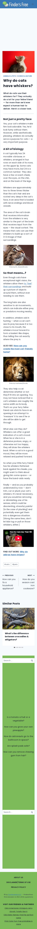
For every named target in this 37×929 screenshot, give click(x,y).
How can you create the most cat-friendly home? (18, 348)
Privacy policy (18, 887)
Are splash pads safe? (18, 745)
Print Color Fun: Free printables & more (19, 922)
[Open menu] (33, 4)
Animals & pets (9, 76)
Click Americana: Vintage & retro (18, 908)
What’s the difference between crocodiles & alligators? (17, 636)
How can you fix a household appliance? (8, 582)
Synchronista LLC (14, 894)
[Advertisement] (18, 28)
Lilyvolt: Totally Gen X (18, 911)
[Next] (31, 627)
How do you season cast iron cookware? (28, 582)
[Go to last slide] (6, 627)
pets (15, 564)
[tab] (14, 647)
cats (6, 564)
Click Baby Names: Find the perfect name (18, 916)
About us (18, 877)
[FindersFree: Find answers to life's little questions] (15, 4)
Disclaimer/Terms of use (18, 882)
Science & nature (24, 76)
